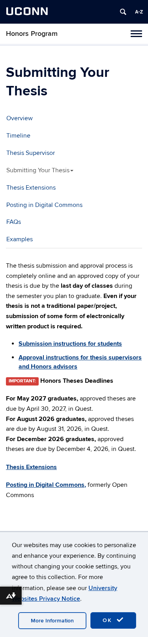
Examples (19, 239)
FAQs (13, 222)
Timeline (18, 136)
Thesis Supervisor (30, 153)
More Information (52, 620)
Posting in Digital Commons (44, 205)
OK (108, 620)
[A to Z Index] (139, 12)
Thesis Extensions (31, 188)
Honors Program (32, 34)
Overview (19, 118)
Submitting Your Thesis (37, 170)
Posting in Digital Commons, (46, 485)
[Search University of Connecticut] (123, 12)
